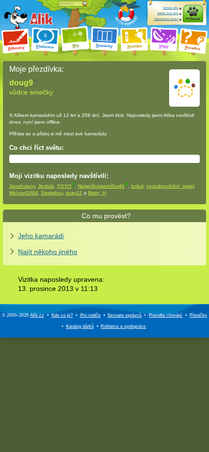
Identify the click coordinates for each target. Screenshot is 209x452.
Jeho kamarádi (41, 236)
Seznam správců (124, 315)
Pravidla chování (165, 315)
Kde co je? (62, 315)
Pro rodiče (90, 315)
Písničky (198, 315)
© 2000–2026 (23, 315)
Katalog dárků (80, 326)
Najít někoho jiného (47, 252)
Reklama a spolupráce (123, 326)
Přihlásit (193, 18)
